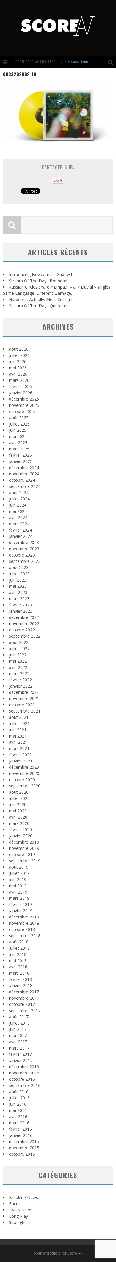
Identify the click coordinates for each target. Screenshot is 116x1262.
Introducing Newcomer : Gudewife (42, 274)
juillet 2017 (19, 1023)
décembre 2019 (24, 842)
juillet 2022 (19, 648)
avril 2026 (18, 374)
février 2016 (20, 1129)
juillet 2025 (19, 424)
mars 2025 (19, 449)
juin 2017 (17, 1029)
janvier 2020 (20, 836)
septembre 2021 (24, 711)
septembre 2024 (24, 486)
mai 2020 (18, 811)
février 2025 (20, 455)
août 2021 (19, 717)
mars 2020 (19, 823)
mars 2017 (19, 1048)
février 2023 (20, 605)
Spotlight (17, 1222)
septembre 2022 (24, 636)
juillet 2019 (19, 873)
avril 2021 (18, 742)
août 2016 (19, 1091)
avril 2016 (18, 1116)
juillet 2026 (19, 355)
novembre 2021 (24, 698)
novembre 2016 (24, 1073)
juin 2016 (17, 1104)
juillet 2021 (19, 723)
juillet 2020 (19, 798)
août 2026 (19, 349)
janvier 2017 (20, 1060)
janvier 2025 (20, 461)
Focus (15, 1203)
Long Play (18, 1216)
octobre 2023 (22, 555)
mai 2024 (18, 511)
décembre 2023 (24, 542)
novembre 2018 (24, 923)
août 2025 (19, 417)
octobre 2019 (22, 854)
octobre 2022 (22, 630)
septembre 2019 (24, 861)
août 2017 (19, 1017)
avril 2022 (18, 667)
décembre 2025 (24, 399)
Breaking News (23, 1197)
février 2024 (20, 530)
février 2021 (20, 754)
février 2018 (20, 979)
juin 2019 (17, 879)
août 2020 (19, 792)
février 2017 (20, 1054)
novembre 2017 (24, 998)
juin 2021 (17, 729)
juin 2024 (17, 505)
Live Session (21, 1210)
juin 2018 (17, 954)
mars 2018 (19, 973)
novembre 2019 (24, 848)
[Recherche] (112, 62)
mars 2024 (19, 524)
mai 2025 (18, 436)
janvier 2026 (20, 393)
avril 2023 (18, 592)
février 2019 (20, 904)
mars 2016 (19, 1123)
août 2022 (19, 642)
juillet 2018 (19, 948)
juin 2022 (17, 655)
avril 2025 (18, 442)
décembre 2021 (24, 692)
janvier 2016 (20, 1135)
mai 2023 (18, 586)
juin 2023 (17, 580)
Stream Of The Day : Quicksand (39, 305)
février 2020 (20, 829)
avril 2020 (18, 817)
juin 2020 (17, 804)
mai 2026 (18, 368)
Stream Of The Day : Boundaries (40, 280)
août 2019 (19, 867)
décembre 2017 (24, 992)
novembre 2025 (24, 405)
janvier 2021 (20, 761)
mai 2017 (18, 1035)
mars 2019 (19, 898)
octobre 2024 (22, 480)
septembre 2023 (24, 561)
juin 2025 (17, 430)
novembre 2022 (24, 623)
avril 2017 (18, 1041)
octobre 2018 (22, 929)
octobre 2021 (22, 705)
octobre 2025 (22, 411)
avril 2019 (18, 892)
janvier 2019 (20, 910)
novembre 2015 (24, 1148)
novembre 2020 (24, 773)
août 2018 (19, 942)
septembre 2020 (24, 786)
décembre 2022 (24, 617)
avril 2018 (18, 967)
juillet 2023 (19, 573)
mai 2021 (18, 736)
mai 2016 (18, 1110)
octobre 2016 (22, 1079)
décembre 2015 (24, 1141)
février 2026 (20, 386)
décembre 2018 (24, 917)
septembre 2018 (24, 935)
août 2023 (19, 567)
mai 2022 (18, 661)
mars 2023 (19, 598)
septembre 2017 (24, 1010)
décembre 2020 (24, 767)
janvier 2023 (20, 611)
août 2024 (19, 492)
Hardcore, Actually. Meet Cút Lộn (88, 61)
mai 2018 (18, 960)
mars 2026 (19, 380)
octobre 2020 (22, 779)
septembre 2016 (24, 1085)
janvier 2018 (20, 985)
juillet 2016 (19, 1098)
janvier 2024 (20, 536)
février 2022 (20, 680)
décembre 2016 (24, 1066)
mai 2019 (18, 885)
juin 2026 (17, 361)
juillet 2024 (19, 499)
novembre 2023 (24, 549)
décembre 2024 (24, 467)
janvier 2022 (20, 686)
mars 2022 (19, 673)
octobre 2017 (22, 1004)
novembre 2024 (24, 474)
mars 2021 (19, 748)
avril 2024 (18, 517)
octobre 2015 (22, 1154)
